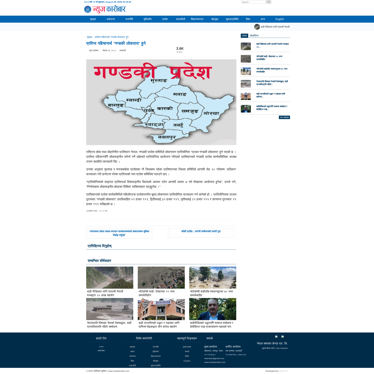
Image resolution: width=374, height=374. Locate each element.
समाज (132, 351)
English (279, 19)
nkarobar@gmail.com (214, 358)
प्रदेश (165, 19)
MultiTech (283, 371)
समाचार (132, 347)
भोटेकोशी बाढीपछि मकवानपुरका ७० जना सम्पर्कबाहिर (271, 70)
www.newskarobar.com (214, 362)
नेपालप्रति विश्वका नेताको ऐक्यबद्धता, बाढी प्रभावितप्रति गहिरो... (272, 82)
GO (268, 2)
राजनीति (129, 19)
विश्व (248, 19)
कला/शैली (180, 19)
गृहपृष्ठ (93, 19)
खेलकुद (214, 19)
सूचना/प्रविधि (232, 19)
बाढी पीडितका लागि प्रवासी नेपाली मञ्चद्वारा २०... (272, 45)
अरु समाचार (284, 117)
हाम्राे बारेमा (187, 347)
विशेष (187, 356)
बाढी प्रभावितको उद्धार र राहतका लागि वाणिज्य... (270, 95)
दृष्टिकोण (148, 19)
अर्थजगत (111, 19)
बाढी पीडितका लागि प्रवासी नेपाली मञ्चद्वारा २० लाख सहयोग (282, 27)
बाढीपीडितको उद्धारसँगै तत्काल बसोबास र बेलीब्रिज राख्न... (271, 107)
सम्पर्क (187, 351)
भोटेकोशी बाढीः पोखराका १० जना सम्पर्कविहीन (269, 58)
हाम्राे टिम (101, 338)
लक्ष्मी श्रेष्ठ (101, 351)
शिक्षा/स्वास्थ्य (197, 19)
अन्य (263, 19)
